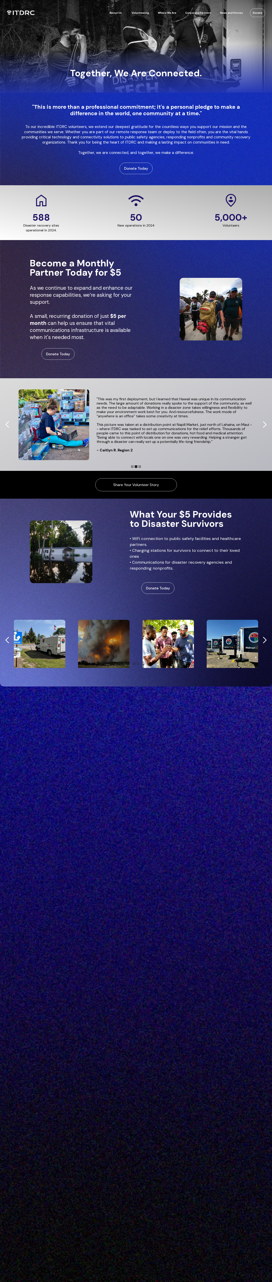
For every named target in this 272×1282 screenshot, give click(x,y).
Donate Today (136, 168)
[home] (21, 13)
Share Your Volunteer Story (136, 484)
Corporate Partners (198, 12)
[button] (115, 13)
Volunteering (140, 12)
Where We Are (167, 12)
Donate (257, 12)
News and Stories (231, 12)
